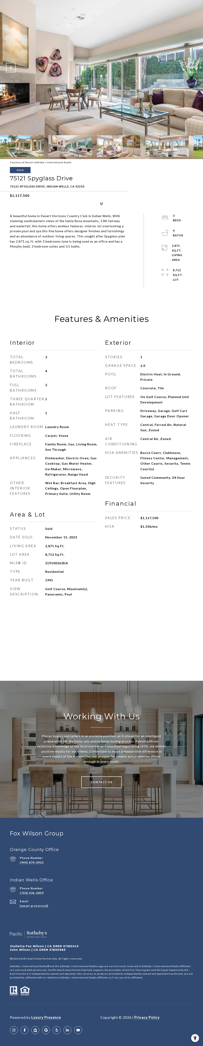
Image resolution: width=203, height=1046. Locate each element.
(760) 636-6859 (32, 892)
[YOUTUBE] (78, 1030)
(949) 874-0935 (32, 862)
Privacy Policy (147, 1017)
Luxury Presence (46, 1017)
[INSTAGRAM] (14, 1030)
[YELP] (57, 1030)
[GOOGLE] (46, 1030)
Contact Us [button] (101, 782)
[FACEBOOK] (25, 1030)
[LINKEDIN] (67, 1030)
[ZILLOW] (35, 1030)
